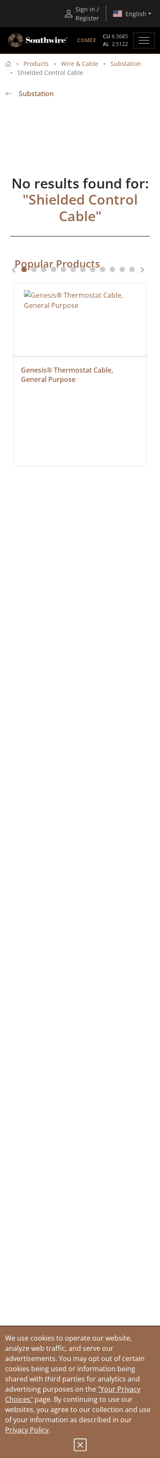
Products (36, 64)
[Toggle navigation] (144, 40)
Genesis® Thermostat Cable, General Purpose (68, 374)
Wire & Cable (79, 64)
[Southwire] (38, 40)
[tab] (24, 269)
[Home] (8, 63)
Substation (126, 64)
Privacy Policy (27, 1430)
